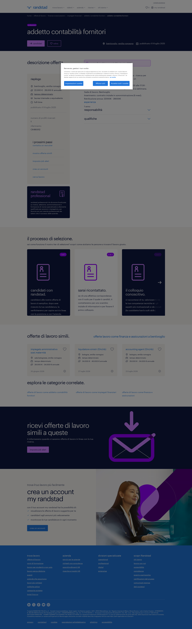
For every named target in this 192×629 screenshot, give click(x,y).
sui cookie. (113, 77)
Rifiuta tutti (100, 83)
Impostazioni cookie (73, 83)
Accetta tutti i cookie (119, 83)
